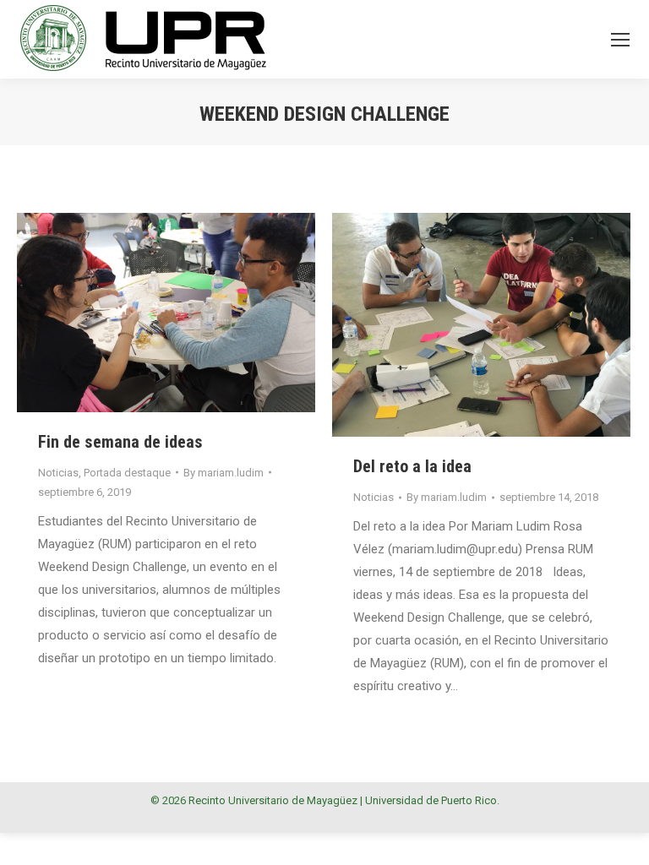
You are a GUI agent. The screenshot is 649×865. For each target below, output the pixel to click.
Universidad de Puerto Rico (431, 800)
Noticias (58, 472)
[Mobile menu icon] (620, 40)
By (223, 472)
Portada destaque (127, 472)
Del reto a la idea (412, 466)
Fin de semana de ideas (120, 442)
